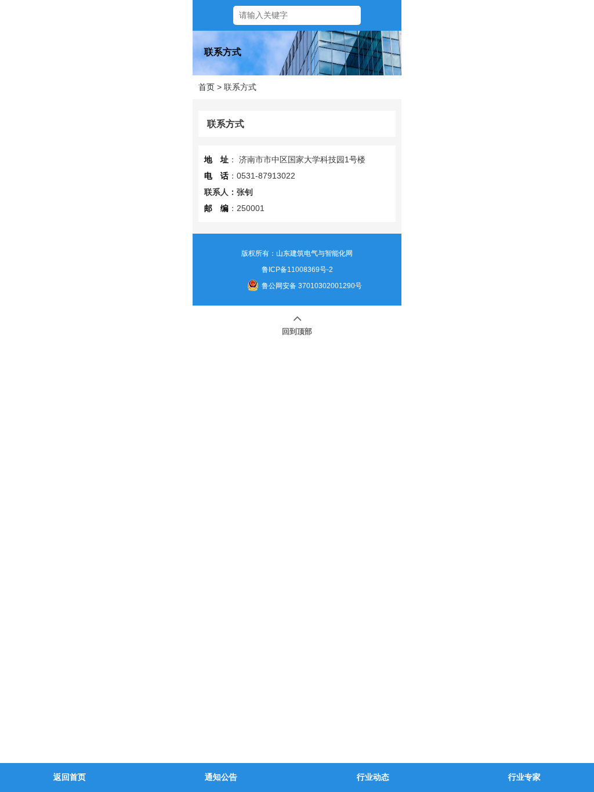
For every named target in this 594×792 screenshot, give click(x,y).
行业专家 (524, 777)
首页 (206, 87)
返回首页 (69, 777)
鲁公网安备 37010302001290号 (312, 286)
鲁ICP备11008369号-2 (297, 270)
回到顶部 (297, 331)
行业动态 (373, 777)
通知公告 (221, 777)
